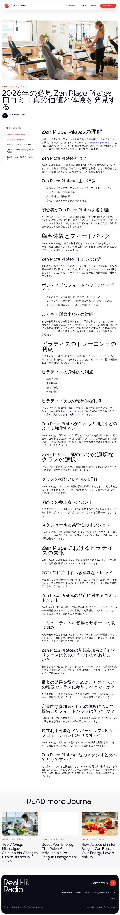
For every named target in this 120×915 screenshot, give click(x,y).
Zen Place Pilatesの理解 (16, 134)
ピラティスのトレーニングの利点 (19, 145)
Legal (113, 907)
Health (5, 86)
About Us (90, 907)
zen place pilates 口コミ (102, 142)
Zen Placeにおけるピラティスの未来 (20, 158)
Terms (106, 907)
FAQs (87, 892)
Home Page (66, 892)
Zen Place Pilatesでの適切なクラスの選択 (20, 151)
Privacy (99, 907)
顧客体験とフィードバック (16, 140)
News (78, 892)
